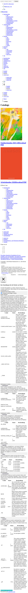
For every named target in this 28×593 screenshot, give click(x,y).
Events (7, 53)
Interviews (8, 54)
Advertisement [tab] (4, 472)
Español (5, 71)
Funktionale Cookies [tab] (5, 413)
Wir (4, 55)
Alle (7, 15)
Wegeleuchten (9, 35)
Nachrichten (9, 51)
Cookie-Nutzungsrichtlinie (17, 259)
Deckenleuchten (10, 22)
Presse (4, 48)
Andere (8, 45)
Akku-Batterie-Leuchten (11, 20)
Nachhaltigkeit (6, 235)
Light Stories (9, 50)
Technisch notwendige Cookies (9, 293)
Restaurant (8, 41)
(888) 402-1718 (8, 6)
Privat (7, 40)
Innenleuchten (6, 14)
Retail (7, 44)
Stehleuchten (9, 18)
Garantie (5, 242)
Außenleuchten (6, 24)
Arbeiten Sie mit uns (8, 234)
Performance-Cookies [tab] (5, 384)
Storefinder (5, 59)
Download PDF (21, 182)
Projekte (5, 36)
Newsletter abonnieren (6, 255)
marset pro (5, 66)
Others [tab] (2, 453)
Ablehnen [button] (4, 274)
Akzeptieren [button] (13, 274)
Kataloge (5, 239)
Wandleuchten (9, 23)
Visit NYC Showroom (8, 3)
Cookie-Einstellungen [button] (22, 274)
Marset (5, 98)
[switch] (1, 385)
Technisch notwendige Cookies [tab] (8, 291)
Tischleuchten (9, 19)
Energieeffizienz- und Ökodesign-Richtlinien (13, 240)
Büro (7, 42)
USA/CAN (6, 75)
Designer (5, 46)
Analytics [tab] (3, 517)
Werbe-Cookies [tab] (4, 443)
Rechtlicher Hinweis (5, 259)
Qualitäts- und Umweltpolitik (7, 256)
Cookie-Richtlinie (4, 272)
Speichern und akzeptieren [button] (7, 590)
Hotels (7, 39)
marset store (6, 67)
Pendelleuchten (9, 16)
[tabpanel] (14, 339)
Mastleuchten (9, 33)
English (5, 72)
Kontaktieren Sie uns (16, 255)
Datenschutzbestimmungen (16, 257)
